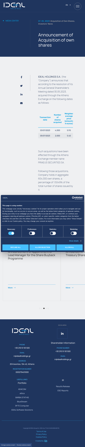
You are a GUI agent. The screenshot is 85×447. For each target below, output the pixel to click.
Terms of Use (41, 431)
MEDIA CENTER (12, 21)
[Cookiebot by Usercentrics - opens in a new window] (73, 198)
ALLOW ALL (69, 247)
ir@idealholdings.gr (22, 356)
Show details (74, 241)
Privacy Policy (41, 434)
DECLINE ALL (15, 247)
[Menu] (77, 6)
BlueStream (22, 401)
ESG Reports (63, 390)
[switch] (32, 233)
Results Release (63, 386)
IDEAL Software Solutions (22, 410)
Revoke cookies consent (24, 445)
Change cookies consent (8, 445)
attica (22, 393)
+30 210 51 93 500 (22, 348)
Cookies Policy (41, 437)
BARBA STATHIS (22, 397)
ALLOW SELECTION (42, 247)
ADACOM (22, 389)
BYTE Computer (22, 405)
